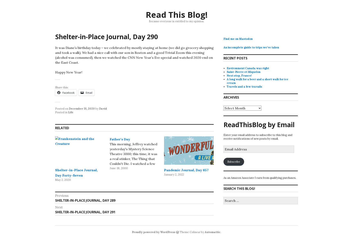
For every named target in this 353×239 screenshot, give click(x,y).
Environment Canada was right (248, 68)
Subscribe (233, 161)
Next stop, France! (239, 75)
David (103, 108)
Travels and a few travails (244, 86)
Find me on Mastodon (238, 39)
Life (70, 112)
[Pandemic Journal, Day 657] (189, 150)
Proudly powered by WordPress (153, 232)
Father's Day (120, 139)
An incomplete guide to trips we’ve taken (251, 47)
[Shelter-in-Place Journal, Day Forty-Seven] (80, 150)
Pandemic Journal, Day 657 (186, 170)
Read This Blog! (177, 14)
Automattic (212, 232)
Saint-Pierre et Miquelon (243, 72)
